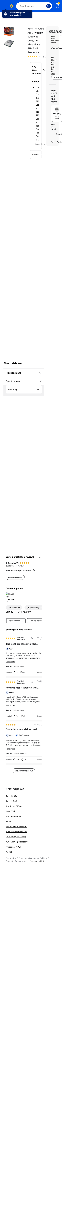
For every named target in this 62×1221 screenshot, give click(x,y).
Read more (10, 661)
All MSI (9, 852)
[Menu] (4, 6)
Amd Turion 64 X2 (13, 816)
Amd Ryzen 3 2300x (14, 806)
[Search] (48, 6)
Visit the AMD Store (36, 29)
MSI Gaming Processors (16, 836)
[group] (39, 56)
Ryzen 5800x (11, 796)
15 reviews (20, 566)
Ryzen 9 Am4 (11, 801)
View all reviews (15, 577)
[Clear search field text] (45, 6)
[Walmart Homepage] (11, 6)
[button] (36, 70)
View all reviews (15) (24, 771)
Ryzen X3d (10, 811)
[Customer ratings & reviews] (40, 556)
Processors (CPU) (13, 847)
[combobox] (34, 6)
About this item (13, 363)
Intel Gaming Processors (16, 831)
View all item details (43, 144)
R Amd (8, 821)
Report (39, 672)
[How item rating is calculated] (33, 570)
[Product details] (40, 373)
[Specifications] (40, 381)
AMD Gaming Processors (16, 826)
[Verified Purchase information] (31, 638)
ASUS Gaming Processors (17, 842)
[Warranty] (38, 389)
